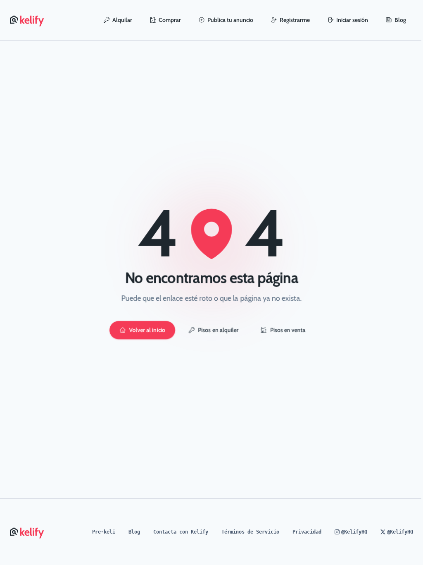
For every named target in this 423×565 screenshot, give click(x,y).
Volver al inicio (147, 330)
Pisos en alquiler (218, 330)
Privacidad (306, 532)
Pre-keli (103, 532)
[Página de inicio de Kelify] (27, 19)
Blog (400, 20)
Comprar (170, 20)
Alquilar (122, 20)
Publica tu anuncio (230, 20)
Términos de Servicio (250, 532)
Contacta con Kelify (180, 532)
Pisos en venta (288, 330)
